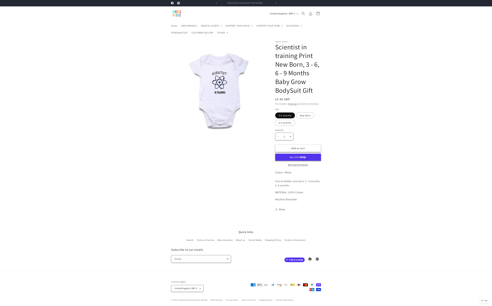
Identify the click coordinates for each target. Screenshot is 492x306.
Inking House (183, 300)
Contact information (295, 239)
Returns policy (225, 239)
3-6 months (285, 115)
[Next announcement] (276, 3)
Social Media (255, 239)
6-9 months (285, 122)
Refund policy (217, 300)
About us (240, 239)
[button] (211, 25)
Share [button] (282, 209)
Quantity (279, 130)
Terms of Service (205, 239)
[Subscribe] (227, 259)
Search (190, 239)
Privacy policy (232, 300)
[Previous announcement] (216, 3)
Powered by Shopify (198, 300)
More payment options (298, 164)
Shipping (292, 103)
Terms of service (249, 300)
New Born (305, 115)
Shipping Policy (273, 239)
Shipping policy (266, 300)
